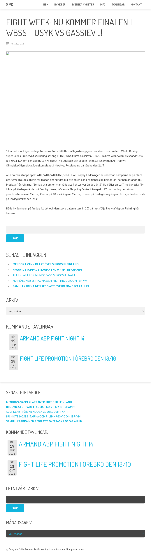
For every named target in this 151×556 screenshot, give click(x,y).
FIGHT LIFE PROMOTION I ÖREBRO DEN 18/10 (68, 358)
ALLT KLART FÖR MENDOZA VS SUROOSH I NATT (44, 275)
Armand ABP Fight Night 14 (52, 338)
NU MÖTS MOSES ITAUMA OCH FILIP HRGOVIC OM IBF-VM (50, 280)
